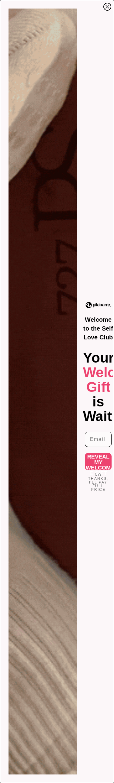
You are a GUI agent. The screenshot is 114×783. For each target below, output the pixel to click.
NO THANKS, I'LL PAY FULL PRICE (98, 479)
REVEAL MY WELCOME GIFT (98, 462)
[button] (98, 305)
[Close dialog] (107, 6)
